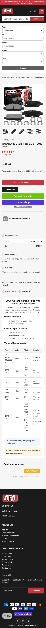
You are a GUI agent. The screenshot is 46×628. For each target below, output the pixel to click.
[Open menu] (41, 11)
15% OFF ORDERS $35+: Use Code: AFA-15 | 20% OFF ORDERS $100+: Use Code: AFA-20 (23, 2)
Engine (5, 50)
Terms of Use (7, 565)
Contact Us (6, 568)
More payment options (23, 207)
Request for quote (23, 196)
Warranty (25, 291)
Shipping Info (7, 562)
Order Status (7, 556)
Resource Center (9, 533)
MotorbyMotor (8, 140)
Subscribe (36, 591)
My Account (7, 553)
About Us (5, 530)
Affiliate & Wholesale (10, 535)
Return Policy (7, 559)
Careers (5, 538)
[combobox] (23, 18)
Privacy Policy (8, 541)
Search (37, 19)
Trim (4, 58)
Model (4, 42)
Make (4, 35)
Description (10, 291)
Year (4, 27)
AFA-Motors (19, 625)
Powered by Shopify (30, 625)
